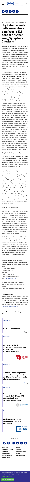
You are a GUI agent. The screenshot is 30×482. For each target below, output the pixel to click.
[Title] (10, 11)
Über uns (18, 447)
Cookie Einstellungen (20, 455)
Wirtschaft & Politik (7, 455)
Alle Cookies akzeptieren (8, 479)
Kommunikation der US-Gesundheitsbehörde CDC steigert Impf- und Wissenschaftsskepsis (13, 397)
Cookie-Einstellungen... (6, 476)
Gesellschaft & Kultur (7, 449)
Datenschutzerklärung (21, 451)
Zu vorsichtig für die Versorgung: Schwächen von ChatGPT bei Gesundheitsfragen (14, 348)
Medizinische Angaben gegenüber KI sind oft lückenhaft (12, 421)
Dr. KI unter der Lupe (11, 328)
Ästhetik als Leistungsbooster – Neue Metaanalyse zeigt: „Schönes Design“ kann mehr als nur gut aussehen (15, 375)
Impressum (18, 449)
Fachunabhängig (6, 457)
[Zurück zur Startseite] (15, 4)
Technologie (5, 447)
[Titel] (3, 11)
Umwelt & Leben (6, 453)
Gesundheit (5, 451)
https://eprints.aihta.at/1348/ (10, 306)
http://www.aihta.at (10, 278)
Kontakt (18, 453)
